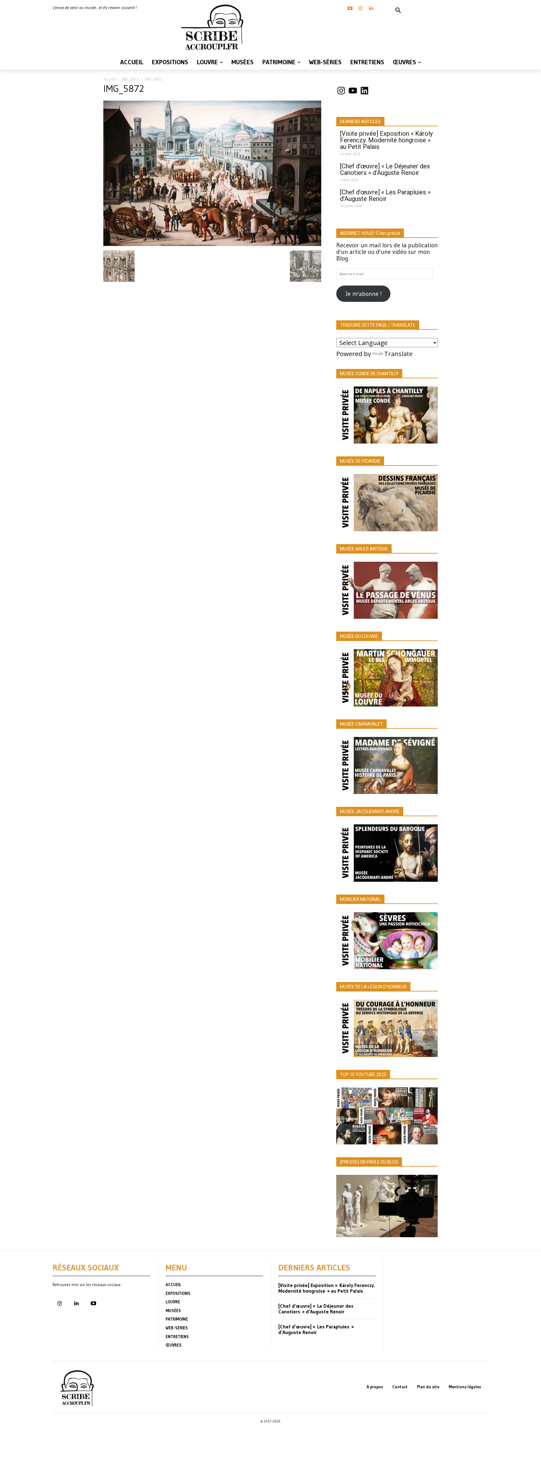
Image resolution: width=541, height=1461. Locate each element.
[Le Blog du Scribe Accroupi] (214, 27)
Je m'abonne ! (363, 293)
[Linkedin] (371, 8)
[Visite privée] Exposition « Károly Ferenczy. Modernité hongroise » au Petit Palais (386, 140)
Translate (398, 353)
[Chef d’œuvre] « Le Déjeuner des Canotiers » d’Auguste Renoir (385, 169)
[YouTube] (350, 8)
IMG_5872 (130, 79)
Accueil (109, 79)
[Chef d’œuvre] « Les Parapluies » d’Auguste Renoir (385, 195)
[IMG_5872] (212, 244)
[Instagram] (360, 8)
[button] (398, 10)
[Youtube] (93, 1304)
